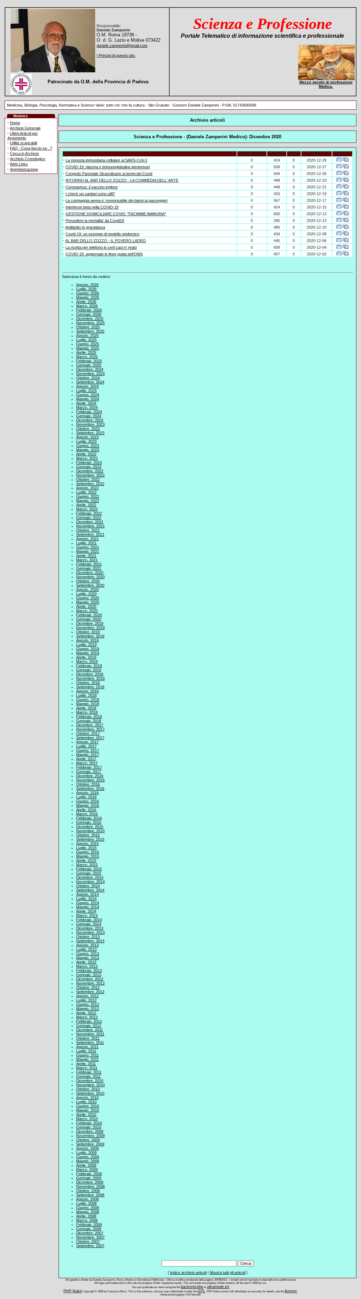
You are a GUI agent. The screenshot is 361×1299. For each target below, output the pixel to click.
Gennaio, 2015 (88, 873)
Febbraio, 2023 (89, 462)
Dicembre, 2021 (89, 522)
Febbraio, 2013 (89, 970)
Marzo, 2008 (87, 1220)
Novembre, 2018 (90, 678)
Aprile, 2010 (86, 1114)
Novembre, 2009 (90, 1136)
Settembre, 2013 (90, 941)
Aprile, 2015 (86, 860)
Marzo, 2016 (87, 814)
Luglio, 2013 (86, 949)
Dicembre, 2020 (89, 572)
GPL (201, 1291)
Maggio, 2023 (87, 450)
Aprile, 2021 (86, 556)
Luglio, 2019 (86, 644)
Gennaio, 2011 (88, 1076)
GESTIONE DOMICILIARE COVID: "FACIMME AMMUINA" (116, 214)
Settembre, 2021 (90, 534)
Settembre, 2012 (90, 992)
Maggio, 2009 (87, 1161)
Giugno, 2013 (87, 953)
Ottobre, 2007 (88, 1241)
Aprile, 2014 (86, 911)
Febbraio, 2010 (89, 1123)
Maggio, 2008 (87, 1212)
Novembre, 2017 (90, 729)
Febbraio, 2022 (89, 513)
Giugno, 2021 (87, 547)
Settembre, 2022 (90, 484)
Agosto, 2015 (87, 843)
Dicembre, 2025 (89, 318)
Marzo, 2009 (87, 1169)
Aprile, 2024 (86, 403)
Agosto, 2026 (87, 285)
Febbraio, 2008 (89, 1224)
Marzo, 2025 (87, 357)
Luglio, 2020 (86, 594)
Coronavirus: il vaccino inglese (92, 187)
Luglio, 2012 (86, 1000)
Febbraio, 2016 (89, 818)
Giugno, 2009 (87, 1157)
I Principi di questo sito (116, 55)
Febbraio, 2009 (89, 1174)
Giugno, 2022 (87, 496)
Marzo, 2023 (87, 458)
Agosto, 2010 (87, 1097)
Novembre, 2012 (90, 983)
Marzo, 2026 (87, 306)
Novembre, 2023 (90, 424)
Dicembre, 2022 (89, 471)
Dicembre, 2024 (89, 369)
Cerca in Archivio (24, 153)
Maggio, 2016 (87, 805)
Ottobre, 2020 (88, 581)
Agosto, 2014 (87, 894)
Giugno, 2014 (87, 903)
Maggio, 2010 (87, 1110)
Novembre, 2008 (90, 1186)
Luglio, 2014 (86, 898)
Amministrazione (24, 169)
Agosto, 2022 (87, 488)
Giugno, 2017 (87, 750)
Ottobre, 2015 (88, 835)
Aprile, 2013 (86, 962)
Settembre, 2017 (90, 738)
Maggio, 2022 (87, 501)
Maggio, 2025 (87, 348)
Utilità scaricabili (23, 143)
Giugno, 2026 (87, 293)
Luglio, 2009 (86, 1152)
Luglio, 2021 (86, 543)
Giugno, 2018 (87, 699)
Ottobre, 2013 (88, 937)
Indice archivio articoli (188, 1272)
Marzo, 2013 (87, 966)
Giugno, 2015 (87, 852)
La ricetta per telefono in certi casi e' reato (101, 247)
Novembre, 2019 (90, 628)
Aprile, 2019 (86, 657)
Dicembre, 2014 (89, 877)
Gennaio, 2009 (88, 1178)
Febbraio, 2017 (89, 767)
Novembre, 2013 (90, 932)
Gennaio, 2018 (88, 721)
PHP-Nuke (72, 1291)
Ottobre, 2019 (88, 632)
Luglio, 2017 (86, 746)
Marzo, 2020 (87, 611)
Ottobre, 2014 (88, 886)
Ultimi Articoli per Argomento (22, 135)
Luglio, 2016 (86, 797)
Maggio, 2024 (87, 399)
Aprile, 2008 (86, 1216)
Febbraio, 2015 (89, 869)
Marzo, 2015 (87, 865)
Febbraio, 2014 (89, 920)
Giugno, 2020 (87, 598)
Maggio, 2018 (87, 704)
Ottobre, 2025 (88, 327)
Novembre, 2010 (90, 1085)
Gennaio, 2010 (88, 1127)
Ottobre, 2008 (88, 1191)
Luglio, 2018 (86, 695)
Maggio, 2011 (87, 1059)
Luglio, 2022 (86, 492)
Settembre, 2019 (90, 636)
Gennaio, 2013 (88, 975)
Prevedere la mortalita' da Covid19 (95, 220)
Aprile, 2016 (86, 810)
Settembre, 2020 (90, 585)
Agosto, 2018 (87, 691)
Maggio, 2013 (87, 958)
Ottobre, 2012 (88, 987)
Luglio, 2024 (86, 390)
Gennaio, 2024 (88, 416)
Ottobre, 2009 (88, 1140)
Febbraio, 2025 (89, 361)
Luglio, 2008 (86, 1203)
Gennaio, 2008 (88, 1229)
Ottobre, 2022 (88, 479)
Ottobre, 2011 (87, 1038)
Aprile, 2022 (86, 505)
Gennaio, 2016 (88, 822)
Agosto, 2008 (87, 1199)
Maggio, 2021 (87, 551)
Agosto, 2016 (87, 793)
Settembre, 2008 (90, 1195)
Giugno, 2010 (87, 1106)
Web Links (19, 164)
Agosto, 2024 (87, 386)
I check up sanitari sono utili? (90, 194)
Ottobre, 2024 (88, 378)
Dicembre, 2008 (89, 1182)
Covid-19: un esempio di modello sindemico (102, 234)
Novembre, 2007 (90, 1237)
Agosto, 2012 (87, 996)
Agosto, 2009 (87, 1148)
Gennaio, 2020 (88, 619)
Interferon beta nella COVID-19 (92, 207)
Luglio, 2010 (86, 1102)
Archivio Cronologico (27, 159)
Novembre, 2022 (90, 475)
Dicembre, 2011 (89, 1030)
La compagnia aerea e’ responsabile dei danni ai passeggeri (116, 200)
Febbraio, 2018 (89, 716)
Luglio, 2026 (86, 289)
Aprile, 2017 (86, 759)
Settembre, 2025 (90, 331)
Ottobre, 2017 (88, 733)
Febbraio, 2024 (89, 412)
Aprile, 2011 (86, 1064)
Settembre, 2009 (90, 1144)
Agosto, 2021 (87, 539)
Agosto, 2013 (87, 945)
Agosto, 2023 (87, 437)
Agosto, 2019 (87, 640)
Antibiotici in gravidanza (85, 227)
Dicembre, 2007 (89, 1233)
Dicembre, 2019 (89, 623)
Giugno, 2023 (87, 445)
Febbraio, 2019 (89, 666)
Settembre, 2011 (90, 1042)
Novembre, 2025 (90, 323)
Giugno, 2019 (87, 649)
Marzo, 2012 (87, 1017)
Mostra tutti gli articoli (227, 1272)
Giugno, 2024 (87, 395)
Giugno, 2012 (87, 1004)
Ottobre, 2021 (88, 530)
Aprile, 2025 (86, 352)
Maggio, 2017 (87, 755)
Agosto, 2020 (87, 589)
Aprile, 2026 (86, 302)
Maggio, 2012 (87, 1009)
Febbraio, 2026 (89, 310)
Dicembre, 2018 (89, 674)
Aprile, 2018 (86, 708)
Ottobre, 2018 (88, 683)
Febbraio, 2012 (89, 1021)
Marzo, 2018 (87, 712)
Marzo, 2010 (87, 1119)
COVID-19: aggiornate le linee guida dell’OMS (104, 254)
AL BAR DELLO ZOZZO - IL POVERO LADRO (105, 240)
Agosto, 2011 (87, 1047)
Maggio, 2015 (87, 856)
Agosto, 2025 (87, 335)
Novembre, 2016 (90, 780)
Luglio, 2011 (86, 1051)
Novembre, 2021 (90, 526)
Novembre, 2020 (90, 577)
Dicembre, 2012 (89, 979)
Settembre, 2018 (90, 687)
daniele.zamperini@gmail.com (122, 45)
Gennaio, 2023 (88, 467)
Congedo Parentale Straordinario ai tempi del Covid (109, 173)
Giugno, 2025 (87, 344)
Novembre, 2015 (90, 831)
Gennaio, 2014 (88, 924)
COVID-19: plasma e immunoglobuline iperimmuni (108, 167)
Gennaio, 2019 (88, 670)
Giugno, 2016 (87, 801)
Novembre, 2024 (90, 373)
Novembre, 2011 (90, 1034)
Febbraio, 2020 (89, 615)
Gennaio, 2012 (88, 1025)
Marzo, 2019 (87, 661)
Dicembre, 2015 (89, 826)
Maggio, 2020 (87, 602)
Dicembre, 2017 (89, 725)
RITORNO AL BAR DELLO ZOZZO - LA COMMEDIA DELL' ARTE (122, 180)
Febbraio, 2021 (89, 564)
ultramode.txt (218, 1287)
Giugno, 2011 (87, 1055)
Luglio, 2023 (86, 441)
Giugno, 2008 (87, 1208)
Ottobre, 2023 (88, 429)
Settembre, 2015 (90, 839)
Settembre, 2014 (90, 890)
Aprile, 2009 (86, 1165)
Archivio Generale (25, 128)
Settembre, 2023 (90, 433)
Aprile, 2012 (86, 1013)
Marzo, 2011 (86, 1068)
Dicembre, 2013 (89, 928)
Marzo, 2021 (87, 560)
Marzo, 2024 (87, 407)
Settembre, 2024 (90, 382)
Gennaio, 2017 (88, 771)
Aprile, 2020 (86, 606)
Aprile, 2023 (86, 454)
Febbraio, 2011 (89, 1072)
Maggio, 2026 (87, 297)
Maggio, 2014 (87, 907)
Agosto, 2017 (87, 742)
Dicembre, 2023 (89, 420)
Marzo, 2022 (87, 509)
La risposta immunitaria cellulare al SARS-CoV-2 (106, 160)
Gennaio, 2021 (88, 568)
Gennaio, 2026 (88, 314)
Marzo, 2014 (87, 915)
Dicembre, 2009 (89, 1131)
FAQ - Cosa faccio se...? (31, 148)
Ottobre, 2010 (88, 1089)
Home (15, 123)
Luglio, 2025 (86, 340)
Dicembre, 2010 (89, 1081)
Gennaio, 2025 (88, 365)
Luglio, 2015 (86, 848)
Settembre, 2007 (90, 1246)
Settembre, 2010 (90, 1093)
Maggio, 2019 (87, 653)
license (291, 1291)
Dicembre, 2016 (89, 776)
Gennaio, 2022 (88, 517)
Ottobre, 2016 (88, 784)
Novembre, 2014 (90, 882)
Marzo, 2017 (87, 763)
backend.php (192, 1287)
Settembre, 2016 (90, 788)
